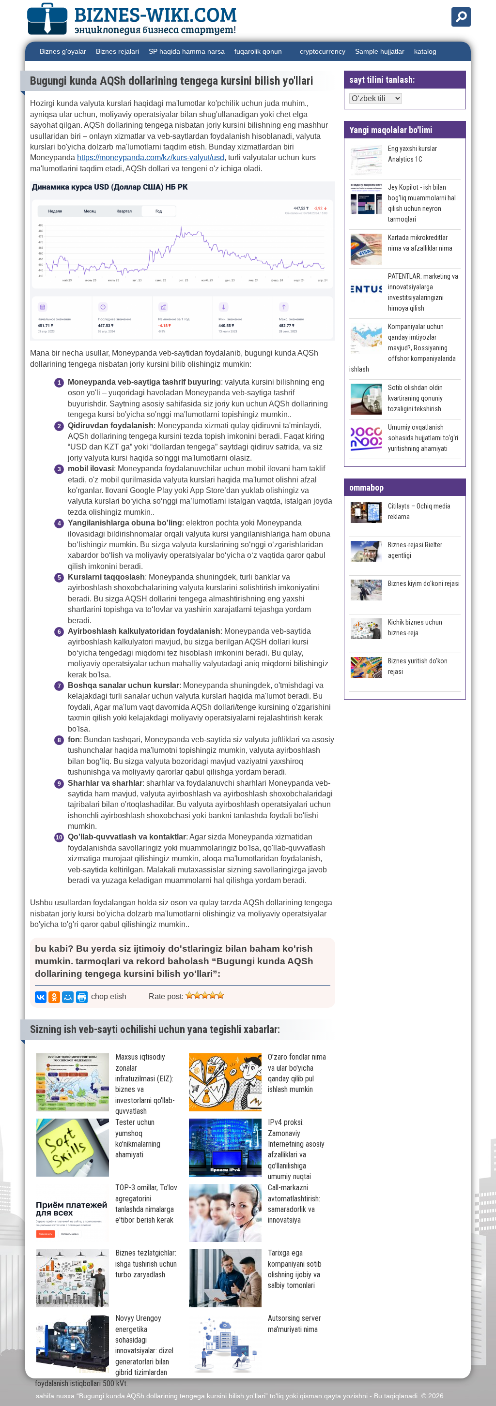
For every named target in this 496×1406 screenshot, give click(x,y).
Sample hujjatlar (379, 51)
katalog (425, 51)
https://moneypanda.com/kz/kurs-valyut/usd (150, 157)
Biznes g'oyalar (63, 51)
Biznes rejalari (117, 51)
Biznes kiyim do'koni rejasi (424, 583)
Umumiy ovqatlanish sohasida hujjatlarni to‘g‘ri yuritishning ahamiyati (423, 437)
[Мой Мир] (68, 997)
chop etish (108, 996)
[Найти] (461, 17)
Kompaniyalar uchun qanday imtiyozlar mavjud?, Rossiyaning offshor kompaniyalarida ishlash (402, 348)
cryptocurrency (322, 51)
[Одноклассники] (54, 997)
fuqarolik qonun (258, 51)
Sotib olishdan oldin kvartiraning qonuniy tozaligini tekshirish (415, 398)
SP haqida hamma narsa (187, 51)
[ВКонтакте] (40, 997)
